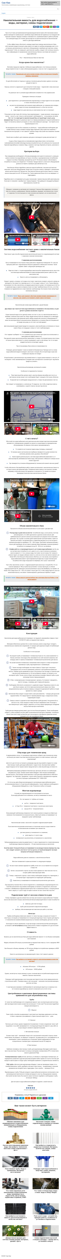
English (3, 13)
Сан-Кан (6, 2)
